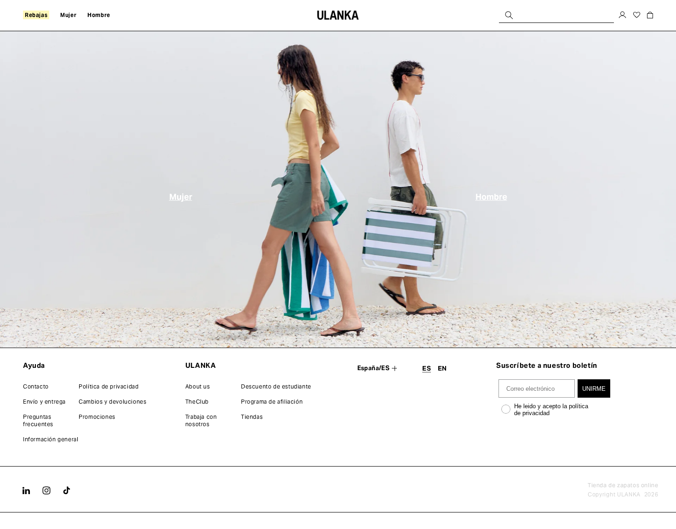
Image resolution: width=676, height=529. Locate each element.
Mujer (180, 196)
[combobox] (556, 15)
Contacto (36, 386)
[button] (36, 15)
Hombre (491, 196)
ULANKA (629, 494)
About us (197, 386)
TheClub (197, 401)
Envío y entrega (44, 401)
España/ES (373, 368)
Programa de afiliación (272, 401)
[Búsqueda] (509, 15)
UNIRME (594, 388)
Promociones (97, 416)
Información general (50, 439)
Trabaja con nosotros (201, 420)
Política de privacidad (108, 386)
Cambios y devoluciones (112, 401)
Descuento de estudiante (276, 386)
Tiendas (252, 416)
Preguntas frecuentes (38, 420)
